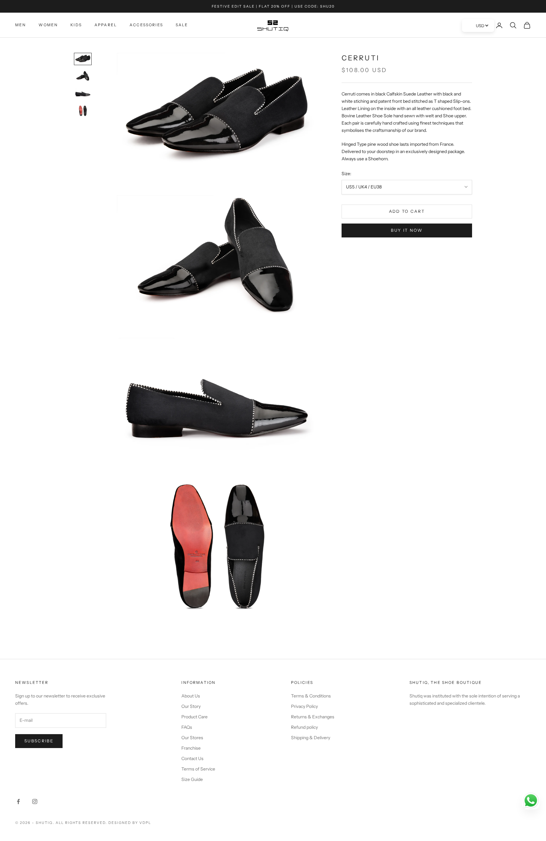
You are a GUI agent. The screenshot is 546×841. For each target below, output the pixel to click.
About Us (190, 696)
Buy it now (406, 230)
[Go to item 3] (83, 94)
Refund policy (304, 727)
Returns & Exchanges (312, 717)
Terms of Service (198, 769)
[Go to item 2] (83, 76)
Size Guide (192, 779)
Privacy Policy (304, 706)
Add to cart (407, 211)
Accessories (146, 24)
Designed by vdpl (129, 822)
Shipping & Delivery (310, 737)
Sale (182, 24)
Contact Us (192, 758)
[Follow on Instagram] (35, 801)
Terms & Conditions (311, 696)
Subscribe (38, 740)
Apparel (105, 24)
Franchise (191, 748)
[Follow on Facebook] (18, 801)
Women (48, 24)
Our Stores (192, 737)
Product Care (194, 717)
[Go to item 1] (83, 59)
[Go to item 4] (83, 111)
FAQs (186, 727)
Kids (76, 24)
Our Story (191, 706)
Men (20, 24)
